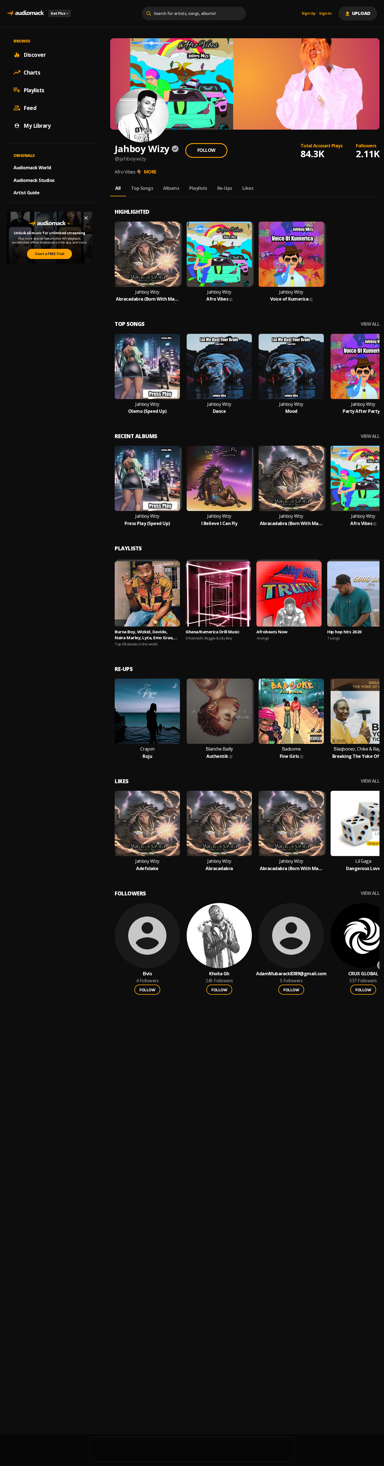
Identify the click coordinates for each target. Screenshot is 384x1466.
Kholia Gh (219, 974)
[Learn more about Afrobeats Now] (289, 594)
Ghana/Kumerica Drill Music (212, 631)
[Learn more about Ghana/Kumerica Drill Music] (218, 594)
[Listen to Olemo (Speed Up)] (147, 366)
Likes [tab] (248, 188)
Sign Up (309, 13)
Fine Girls (289, 756)
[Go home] (25, 13)
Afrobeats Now (272, 631)
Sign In (325, 13)
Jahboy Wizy (147, 292)
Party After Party (361, 411)
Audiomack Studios (34, 180)
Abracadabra (219, 869)
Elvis (147, 974)
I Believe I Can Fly (219, 523)
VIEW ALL (370, 324)
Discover (35, 54)
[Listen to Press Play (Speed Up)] (147, 478)
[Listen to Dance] (219, 366)
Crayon (147, 749)
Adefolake (147, 869)
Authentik (217, 756)
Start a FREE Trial (49, 253)
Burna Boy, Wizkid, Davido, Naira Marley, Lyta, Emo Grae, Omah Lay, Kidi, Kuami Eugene (144, 635)
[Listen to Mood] (291, 366)
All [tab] (118, 188)
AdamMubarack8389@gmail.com (291, 974)
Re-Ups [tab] (224, 188)
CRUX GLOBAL (363, 974)
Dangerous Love (363, 869)
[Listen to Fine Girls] (291, 711)
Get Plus (60, 13)
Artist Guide (26, 193)
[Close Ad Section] (86, 218)
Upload (361, 13)
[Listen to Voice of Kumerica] (291, 254)
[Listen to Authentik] (219, 711)
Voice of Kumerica (289, 299)
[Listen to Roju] (147, 711)
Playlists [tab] (198, 188)
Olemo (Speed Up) (147, 411)
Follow (206, 150)
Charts (32, 72)
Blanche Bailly (219, 749)
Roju (147, 756)
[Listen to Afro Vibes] (219, 254)
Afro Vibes (217, 299)
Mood (291, 411)
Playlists (34, 90)
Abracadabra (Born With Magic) (147, 299)
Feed (30, 107)
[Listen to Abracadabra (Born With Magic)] (147, 254)
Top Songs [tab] (142, 188)
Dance (219, 411)
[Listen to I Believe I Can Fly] (219, 478)
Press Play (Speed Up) (147, 523)
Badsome (291, 749)
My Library (37, 125)
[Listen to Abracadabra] (219, 823)
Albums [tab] (171, 188)
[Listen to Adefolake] (147, 823)
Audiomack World (32, 167)
